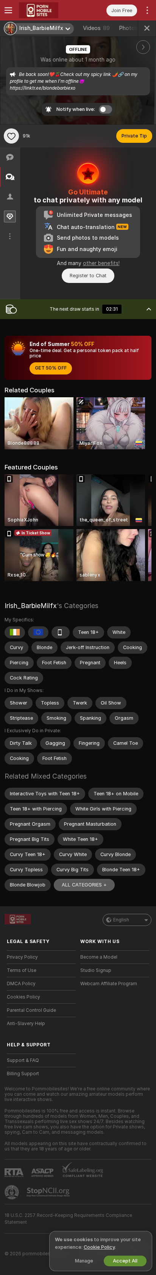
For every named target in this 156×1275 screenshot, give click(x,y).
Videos (96, 28)
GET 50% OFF (51, 368)
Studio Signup (95, 970)
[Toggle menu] (8, 10)
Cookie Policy (99, 1247)
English (121, 920)
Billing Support (23, 1073)
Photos (133, 28)
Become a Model (98, 957)
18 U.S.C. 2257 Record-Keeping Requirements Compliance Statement (68, 1219)
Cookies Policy (23, 997)
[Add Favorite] (11, 136)
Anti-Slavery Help (26, 1023)
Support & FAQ (23, 1060)
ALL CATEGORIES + (84, 885)
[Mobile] (60, 632)
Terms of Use (21, 970)
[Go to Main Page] (47, 10)
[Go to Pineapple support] (12, 1192)
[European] (38, 632)
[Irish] (15, 632)
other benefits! (101, 263)
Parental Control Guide (31, 1010)
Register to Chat (88, 275)
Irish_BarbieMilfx (31, 606)
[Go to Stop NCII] (49, 1192)
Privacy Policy (22, 957)
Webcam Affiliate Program (108, 983)
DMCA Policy (21, 983)
